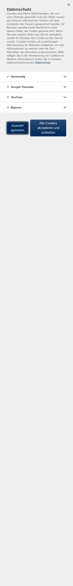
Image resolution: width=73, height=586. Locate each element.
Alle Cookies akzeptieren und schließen (48, 128)
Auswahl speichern (17, 128)
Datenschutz (43, 62)
